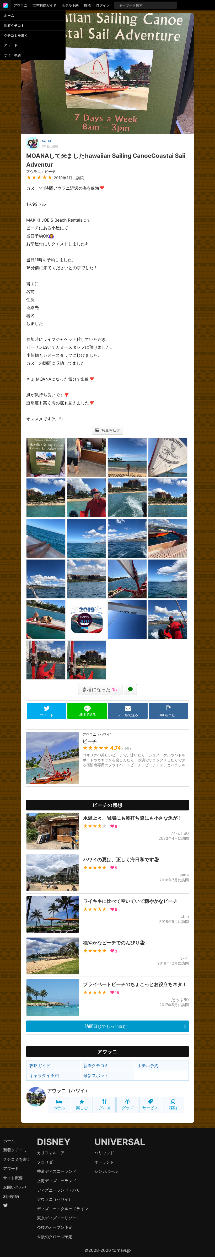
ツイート (46, 715)
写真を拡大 (110, 430)
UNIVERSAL (119, 1141)
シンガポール (106, 1171)
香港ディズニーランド (56, 1171)
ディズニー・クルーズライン (62, 1208)
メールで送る (128, 715)
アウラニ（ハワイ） (68, 1090)
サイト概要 (12, 55)
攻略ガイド (39, 1065)
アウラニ (20, 5)
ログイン (103, 5)
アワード (11, 45)
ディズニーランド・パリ (58, 1190)
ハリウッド (104, 1152)
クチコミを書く (16, 35)
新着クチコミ (14, 25)
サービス (150, 1107)
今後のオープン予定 (54, 1227)
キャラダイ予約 (44, 1075)
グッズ (127, 1107)
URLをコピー (169, 715)
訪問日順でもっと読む (106, 1026)
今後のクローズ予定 (54, 1236)
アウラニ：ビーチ (41, 171)
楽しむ (82, 1107)
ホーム (9, 15)
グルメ (105, 1107)
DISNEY (54, 1141)
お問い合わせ (15, 1187)
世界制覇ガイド (44, 5)
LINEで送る (87, 715)
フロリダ (45, 1162)
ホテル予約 (70, 5)
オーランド (104, 1162)
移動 (173, 1107)
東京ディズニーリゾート (58, 1217)
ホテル (59, 1107)
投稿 (87, 5)
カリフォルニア (50, 1152)
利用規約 (11, 1196)
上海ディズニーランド (56, 1180)
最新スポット (96, 1075)
